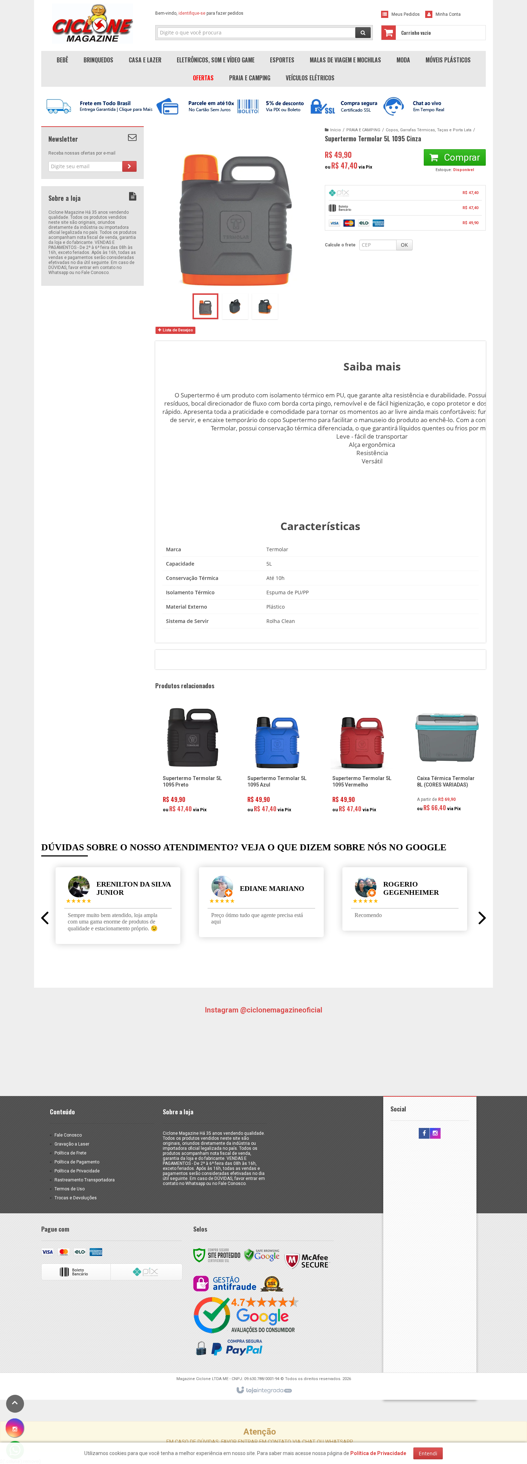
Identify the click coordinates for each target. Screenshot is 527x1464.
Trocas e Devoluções (75, 1197)
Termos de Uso (69, 1188)
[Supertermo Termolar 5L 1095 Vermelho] (362, 761)
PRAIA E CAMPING (363, 130)
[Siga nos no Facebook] (424, 1133)
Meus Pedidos (405, 14)
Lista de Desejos (177, 330)
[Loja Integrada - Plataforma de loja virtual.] (263, 1390)
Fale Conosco (68, 1135)
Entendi (428, 1453)
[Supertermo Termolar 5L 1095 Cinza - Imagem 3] (265, 306)
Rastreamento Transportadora (84, 1179)
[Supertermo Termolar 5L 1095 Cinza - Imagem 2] (235, 306)
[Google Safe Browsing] (262, 1254)
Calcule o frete (340, 244)
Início (335, 130)
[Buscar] (363, 32)
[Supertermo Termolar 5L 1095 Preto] (192, 761)
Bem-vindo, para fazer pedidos (199, 13)
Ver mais (197, 787)
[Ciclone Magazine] (92, 24)
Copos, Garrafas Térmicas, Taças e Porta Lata (428, 130)
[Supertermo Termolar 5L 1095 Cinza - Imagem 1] (205, 306)
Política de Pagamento (76, 1162)
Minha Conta (448, 14)
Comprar (461, 157)
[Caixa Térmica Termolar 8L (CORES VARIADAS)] (447, 761)
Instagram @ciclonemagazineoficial (263, 1010)
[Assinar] (129, 166)
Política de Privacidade (77, 1170)
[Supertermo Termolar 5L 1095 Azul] (277, 761)
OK (404, 244)
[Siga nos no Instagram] (435, 1133)
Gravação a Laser (71, 1144)
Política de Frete (70, 1153)
